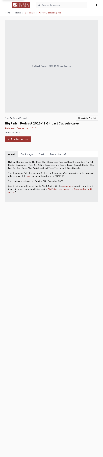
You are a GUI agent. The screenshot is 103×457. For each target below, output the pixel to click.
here (28, 176)
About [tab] (11, 154)
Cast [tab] (41, 154)
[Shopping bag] (95, 5)
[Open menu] (7, 5)
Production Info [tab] (58, 154)
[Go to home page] (21, 5)
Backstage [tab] (27, 154)
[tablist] (51, 154)
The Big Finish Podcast (16, 118)
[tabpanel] (51, 179)
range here (67, 186)
